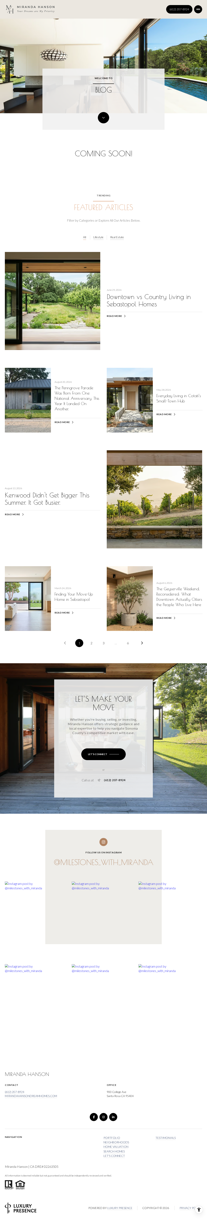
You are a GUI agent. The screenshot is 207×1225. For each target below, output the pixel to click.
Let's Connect (114, 1155)
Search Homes (114, 1151)
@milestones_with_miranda (103, 862)
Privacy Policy (191, 1208)
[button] (103, 754)
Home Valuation (116, 1146)
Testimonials (165, 1137)
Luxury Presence (119, 1208)
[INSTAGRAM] (103, 1117)
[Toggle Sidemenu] (198, 9)
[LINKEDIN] (113, 1117)
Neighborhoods (116, 1142)
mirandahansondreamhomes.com (31, 1096)
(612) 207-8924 (179, 9)
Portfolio (112, 1137)
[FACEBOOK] (94, 1117)
